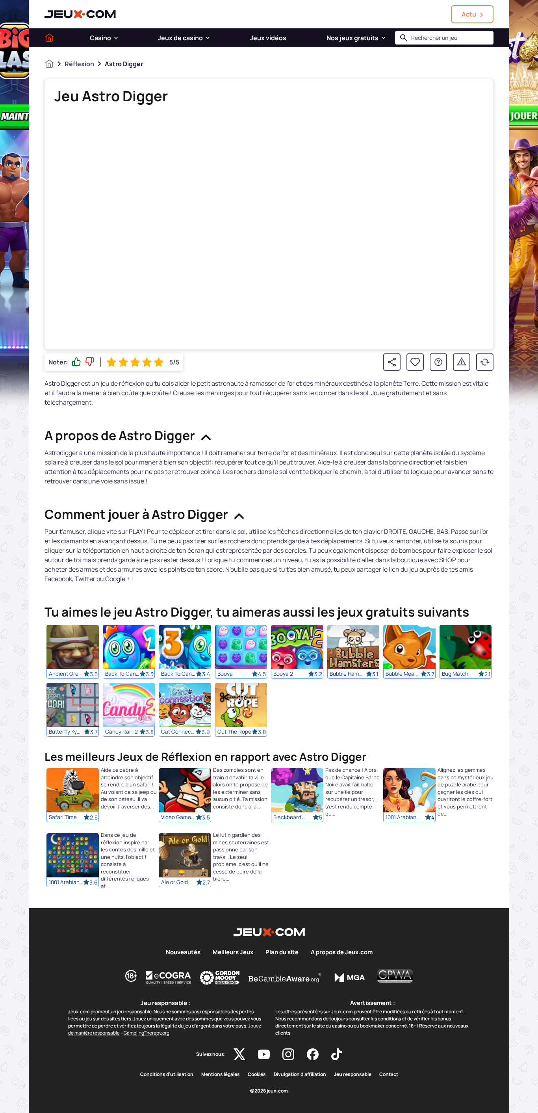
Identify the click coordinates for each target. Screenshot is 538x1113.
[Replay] (485, 362)
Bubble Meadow (403, 673)
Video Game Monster (178, 817)
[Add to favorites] (415, 362)
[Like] (76, 362)
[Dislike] (90, 362)
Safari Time (63, 817)
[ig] (288, 1054)
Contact (388, 1074)
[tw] (239, 1054)
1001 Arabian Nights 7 (403, 817)
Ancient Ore (63, 673)
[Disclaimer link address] (168, 977)
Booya (225, 673)
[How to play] (438, 362)
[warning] (461, 362)
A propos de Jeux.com (342, 952)
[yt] (264, 1054)
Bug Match (455, 673)
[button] (116, 37)
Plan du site (282, 952)
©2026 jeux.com (269, 1091)
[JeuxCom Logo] (80, 14)
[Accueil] (49, 37)
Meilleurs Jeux (233, 952)
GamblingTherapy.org (146, 1032)
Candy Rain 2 (121, 731)
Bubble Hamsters (347, 673)
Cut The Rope (234, 731)
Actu (469, 14)
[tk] (336, 1054)
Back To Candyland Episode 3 (178, 673)
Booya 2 (283, 673)
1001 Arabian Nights (66, 882)
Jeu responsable (352, 1074)
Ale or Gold (174, 882)
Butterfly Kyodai (66, 731)
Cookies (257, 1074)
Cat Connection (178, 731)
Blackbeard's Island (290, 817)
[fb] (313, 1054)
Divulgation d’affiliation (300, 1074)
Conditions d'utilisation (166, 1074)
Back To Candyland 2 (122, 673)
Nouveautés (183, 952)
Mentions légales (220, 1074)
